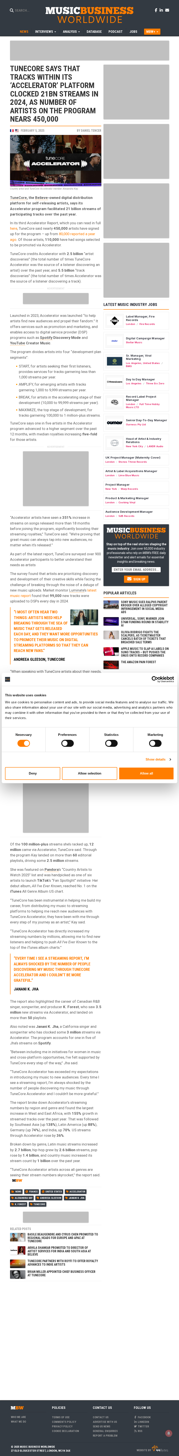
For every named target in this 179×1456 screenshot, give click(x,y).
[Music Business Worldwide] (89, 14)
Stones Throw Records (133, 461)
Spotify (46, 337)
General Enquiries (105, 1431)
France (33, 1191)
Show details (155, 759)
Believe (41, 197)
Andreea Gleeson (50, 1198)
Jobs (133, 32)
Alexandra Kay (24, 1198)
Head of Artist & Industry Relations (143, 440)
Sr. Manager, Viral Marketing (139, 357)
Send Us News (101, 1426)
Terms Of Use (61, 1417)
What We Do (18, 1421)
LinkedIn (143, 1421)
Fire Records (147, 324)
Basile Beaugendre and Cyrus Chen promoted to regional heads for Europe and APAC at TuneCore (63, 1238)
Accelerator (77, 1191)
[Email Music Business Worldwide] (167, 10)
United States (53, 1191)
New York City (134, 446)
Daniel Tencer (91, 130)
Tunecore (39, 1204)
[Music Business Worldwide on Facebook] (157, 10)
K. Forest (20, 1204)
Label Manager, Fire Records (140, 318)
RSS (139, 1431)
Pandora (52, 869)
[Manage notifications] (168, 1433)
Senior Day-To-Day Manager (146, 420)
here (13, 228)
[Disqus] (55, 1338)
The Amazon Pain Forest (138, 662)
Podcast (115, 32)
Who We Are (18, 1417)
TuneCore (18, 197)
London (130, 324)
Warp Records (129, 488)
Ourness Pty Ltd (136, 424)
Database (94, 32)
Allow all (146, 773)
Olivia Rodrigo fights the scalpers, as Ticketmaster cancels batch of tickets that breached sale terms (143, 637)
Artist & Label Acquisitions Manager (131, 471)
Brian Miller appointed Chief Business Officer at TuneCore (61, 1273)
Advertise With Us (105, 1421)
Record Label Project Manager (141, 398)
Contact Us (100, 1417)
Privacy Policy (62, 1426)
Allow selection (89, 773)
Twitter (143, 1426)
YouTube (17, 343)
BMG (129, 366)
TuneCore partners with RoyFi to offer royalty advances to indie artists (63, 1262)
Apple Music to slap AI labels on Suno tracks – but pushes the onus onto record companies (145, 652)
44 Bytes (160, 1448)
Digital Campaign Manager (145, 338)
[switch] (67, 743)
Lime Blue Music (129, 475)
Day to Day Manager (140, 379)
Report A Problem (105, 1435)
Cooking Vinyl (127, 502)
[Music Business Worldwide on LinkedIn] (162, 10)
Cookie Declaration (65, 1431)
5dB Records (126, 516)
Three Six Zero (155, 383)
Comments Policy (64, 1421)
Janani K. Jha (76, 1198)
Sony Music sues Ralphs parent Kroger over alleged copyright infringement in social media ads (144, 607)
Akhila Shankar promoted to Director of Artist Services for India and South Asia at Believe (59, 1251)
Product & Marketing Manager (127, 498)
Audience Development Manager (129, 511)
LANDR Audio (155, 446)
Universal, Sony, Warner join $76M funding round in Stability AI (145, 622)
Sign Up (139, 579)
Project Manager (117, 484)
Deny (33, 773)
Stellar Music (134, 342)
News (24, 32)
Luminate (76, 590)
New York (111, 488)
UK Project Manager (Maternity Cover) (132, 457)
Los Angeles (133, 363)
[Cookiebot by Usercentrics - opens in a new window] (155, 679)
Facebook (144, 1417)
